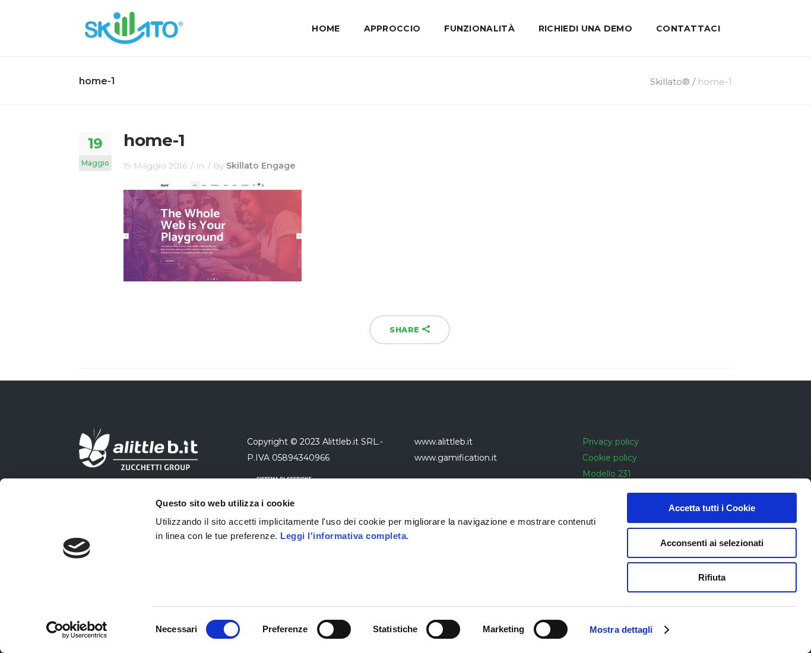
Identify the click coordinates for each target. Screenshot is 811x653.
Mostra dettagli (621, 630)
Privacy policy (610, 441)
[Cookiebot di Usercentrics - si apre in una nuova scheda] (77, 630)
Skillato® (670, 81)
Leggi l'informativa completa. (344, 536)
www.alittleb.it (443, 441)
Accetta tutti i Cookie (712, 508)
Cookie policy (609, 457)
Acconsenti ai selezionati (712, 543)
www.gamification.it (455, 457)
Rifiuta (712, 577)
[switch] (334, 629)
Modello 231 (606, 473)
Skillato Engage (260, 165)
